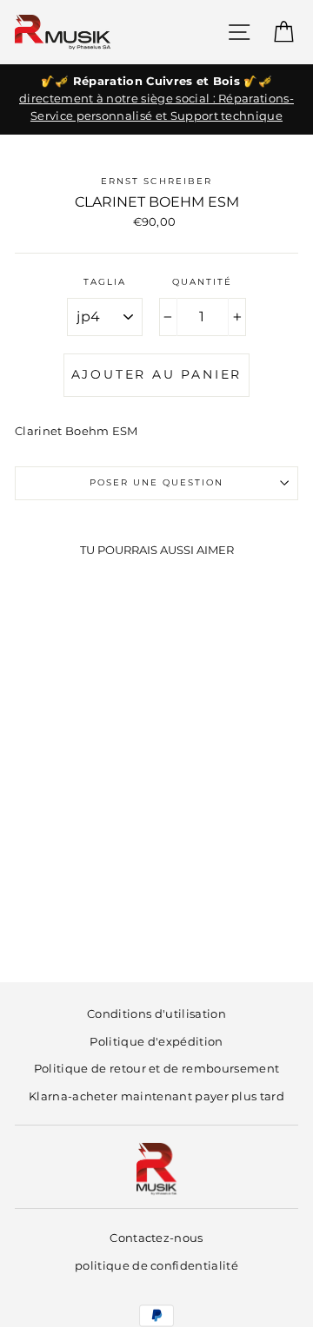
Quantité (202, 281)
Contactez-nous (156, 1237)
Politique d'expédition (156, 1041)
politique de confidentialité (156, 1265)
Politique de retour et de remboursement (156, 1068)
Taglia (104, 281)
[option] (156, 99)
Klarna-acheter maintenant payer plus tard (156, 1096)
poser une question (157, 482)
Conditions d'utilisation (156, 1013)
